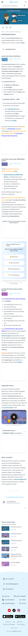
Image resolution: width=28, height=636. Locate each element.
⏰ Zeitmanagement (14, 269)
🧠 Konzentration (14, 263)
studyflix (15, 2)
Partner (24, 599)
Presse (24, 603)
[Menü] (25, 2)
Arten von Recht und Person (13, 31)
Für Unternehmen (9, 599)
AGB (14, 621)
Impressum (8, 621)
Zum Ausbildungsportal (12, 584)
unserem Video (8, 407)
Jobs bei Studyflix (21, 596)
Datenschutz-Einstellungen (9, 624)
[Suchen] (24, 5)
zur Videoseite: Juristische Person (15, 497)
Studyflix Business (10, 603)
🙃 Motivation (14, 257)
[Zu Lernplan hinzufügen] (3, 27)
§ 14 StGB (18, 362)
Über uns (7, 596)
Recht (3, 31)
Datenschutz (19, 621)
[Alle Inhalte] (2, 2)
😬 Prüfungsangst (14, 275)
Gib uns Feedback (21, 624)
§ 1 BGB (16, 114)
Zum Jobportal (9, 589)
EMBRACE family (17, 631)
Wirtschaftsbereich (20, 479)
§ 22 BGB (13, 120)
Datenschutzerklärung (14, 283)
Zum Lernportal (10, 579)
